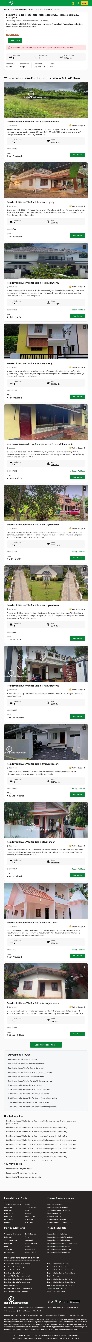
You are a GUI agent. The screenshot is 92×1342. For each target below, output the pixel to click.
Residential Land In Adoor (56, 1288)
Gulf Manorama (10, 1311)
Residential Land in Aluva (13, 1273)
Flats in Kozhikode (54, 1216)
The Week (37, 1311)
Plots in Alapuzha (54, 1213)
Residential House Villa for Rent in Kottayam (26, 1076)
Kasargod (29, 1222)
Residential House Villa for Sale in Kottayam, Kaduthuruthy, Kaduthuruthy (36, 1127)
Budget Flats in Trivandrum (57, 1207)
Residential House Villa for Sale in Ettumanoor (31, 841)
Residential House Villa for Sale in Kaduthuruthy (31, 922)
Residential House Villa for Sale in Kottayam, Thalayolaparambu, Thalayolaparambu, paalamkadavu (41, 1122)
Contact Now (15, 40)
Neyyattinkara (9, 1252)
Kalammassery (31, 1243)
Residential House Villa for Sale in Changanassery (33, 121)
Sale (12, 9)
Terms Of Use (69, 1338)
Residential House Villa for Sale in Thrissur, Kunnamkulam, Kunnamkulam (36, 1152)
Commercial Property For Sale (16, 1291)
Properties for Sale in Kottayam (59, 1240)
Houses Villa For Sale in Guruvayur (60, 1279)
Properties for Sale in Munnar (58, 1252)
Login (84, 3)
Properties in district (19, 1169)
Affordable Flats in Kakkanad (58, 1210)
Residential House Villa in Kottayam (22, 1059)
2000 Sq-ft (55, 223)
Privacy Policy (59, 1338)
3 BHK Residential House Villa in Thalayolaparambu (29, 1089)
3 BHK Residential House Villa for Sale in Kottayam (28, 1094)
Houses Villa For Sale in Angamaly (17, 1276)
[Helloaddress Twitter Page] (52, 1302)
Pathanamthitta (31, 1207)
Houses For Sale (53, 1276)
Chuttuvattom (71, 1307)
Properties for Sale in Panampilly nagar (62, 1243)
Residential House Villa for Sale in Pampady (29, 363)
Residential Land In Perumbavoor (17, 1282)
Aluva (27, 1237)
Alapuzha (8, 1207)
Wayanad (29, 1219)
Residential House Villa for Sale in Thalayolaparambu (30, 1072)
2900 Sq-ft (55, 704)
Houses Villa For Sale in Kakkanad (60, 1270)
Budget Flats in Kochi (55, 1204)
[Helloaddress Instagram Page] (56, 1302)
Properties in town (22, 1173)
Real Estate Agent (11, 1285)
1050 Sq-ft (55, 862)
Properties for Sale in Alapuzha (59, 1249)
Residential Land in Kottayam (15, 1267)
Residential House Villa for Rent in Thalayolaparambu (30, 1081)
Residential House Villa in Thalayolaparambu (26, 1064)
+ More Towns (30, 1252)
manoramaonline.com (69, 1335)
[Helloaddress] (11, 3)
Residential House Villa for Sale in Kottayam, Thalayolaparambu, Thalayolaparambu (41, 1140)
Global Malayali (25, 1311)
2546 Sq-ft (55, 626)
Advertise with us (76, 1315)
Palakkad (8, 1216)
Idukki (27, 1210)
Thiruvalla (8, 1249)
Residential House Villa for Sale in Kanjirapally (30, 202)
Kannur (7, 1222)
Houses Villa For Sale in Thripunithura (61, 1273)
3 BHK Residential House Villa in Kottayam (25, 1085)
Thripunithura (30, 1249)
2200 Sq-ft (55, 303)
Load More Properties (45, 1045)
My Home (63, 1315)
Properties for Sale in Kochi (57, 1234)
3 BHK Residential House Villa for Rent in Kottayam (28, 1102)
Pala (6, 1246)
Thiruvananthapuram (12, 1204)
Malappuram (30, 1216)
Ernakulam (8, 1213)
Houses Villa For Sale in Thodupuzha (18, 1288)
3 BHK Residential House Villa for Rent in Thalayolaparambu (32, 1107)
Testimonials (33, 1315)
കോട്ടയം (12, 448)
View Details (77, 155)
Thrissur (28, 1213)
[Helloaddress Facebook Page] (48, 1302)
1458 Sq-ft (55, 142)
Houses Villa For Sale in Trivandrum (17, 1264)
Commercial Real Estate (56, 1291)
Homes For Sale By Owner (14, 1270)
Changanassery (10, 1240)
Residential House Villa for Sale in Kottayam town (33, 282)
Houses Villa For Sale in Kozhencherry (61, 1285)
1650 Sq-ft (55, 384)
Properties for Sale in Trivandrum (60, 1237)
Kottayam (39, 9)
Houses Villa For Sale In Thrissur (59, 1267)
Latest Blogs (21, 1315)
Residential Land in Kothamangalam (18, 1279)
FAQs (77, 1338)
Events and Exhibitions (49, 1315)
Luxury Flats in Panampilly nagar (59, 1222)
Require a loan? (12, 35)
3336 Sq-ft (55, 545)
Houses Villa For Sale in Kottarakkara (61, 1282)
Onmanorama (39, 1307)
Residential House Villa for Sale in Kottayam (26, 1068)
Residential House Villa (25, 9)
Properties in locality (23, 1177)
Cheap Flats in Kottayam (56, 1219)
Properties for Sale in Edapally (59, 1246)
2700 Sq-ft (55, 943)
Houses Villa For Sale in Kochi (58, 1264)
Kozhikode (8, 1219)
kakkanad (29, 1240)
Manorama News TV (56, 1307)
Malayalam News (25, 1307)
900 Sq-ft (55, 465)
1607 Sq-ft (55, 782)
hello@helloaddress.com (68, 1329)
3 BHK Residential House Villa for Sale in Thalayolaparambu (32, 1098)
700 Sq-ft (55, 1021)
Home (6, 9)
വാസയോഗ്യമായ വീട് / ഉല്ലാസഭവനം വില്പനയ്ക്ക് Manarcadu (40, 444)
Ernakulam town (31, 1234)
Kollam (27, 1204)
